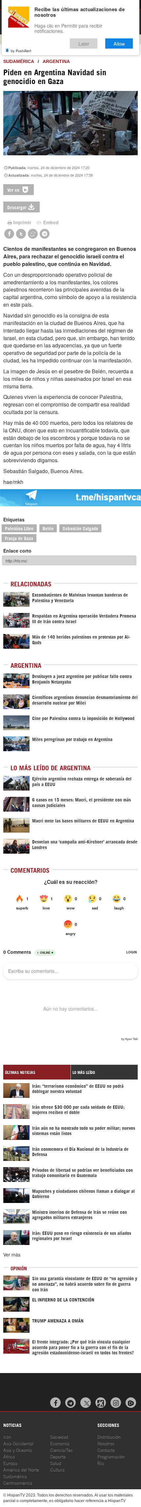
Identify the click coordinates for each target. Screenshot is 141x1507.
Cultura (57, 1469)
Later (83, 43)
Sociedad (59, 1436)
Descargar (17, 207)
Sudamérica (18, 61)
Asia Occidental (18, 1443)
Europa (10, 1463)
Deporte (58, 1456)
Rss (100, 1463)
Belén (48, 528)
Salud (55, 1463)
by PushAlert (21, 50)
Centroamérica (17, 1482)
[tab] (36, 1072)
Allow (119, 43)
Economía (60, 1443)
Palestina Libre (19, 528)
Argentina (56, 61)
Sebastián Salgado (80, 528)
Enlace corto (17, 550)
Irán (7, 1436)
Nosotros (105, 1443)
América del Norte (21, 1469)
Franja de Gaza (19, 538)
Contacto (106, 1450)
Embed (50, 222)
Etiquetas (14, 519)
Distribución (109, 1436)
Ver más (11, 1254)
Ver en (14, 189)
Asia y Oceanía (17, 1450)
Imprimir (22, 222)
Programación (111, 1456)
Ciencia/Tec (61, 1450)
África (9, 1456)
